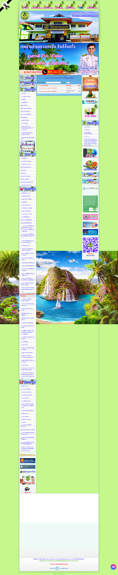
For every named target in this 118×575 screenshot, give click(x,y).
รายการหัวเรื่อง (44, 85)
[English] (24, 86)
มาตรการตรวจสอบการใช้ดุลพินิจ (48, 91)
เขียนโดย (68, 85)
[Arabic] (21, 86)
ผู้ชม (79, 85)
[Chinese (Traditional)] (23, 86)
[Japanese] (31, 86)
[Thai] (20, 86)
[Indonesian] (29, 86)
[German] (28, 86)
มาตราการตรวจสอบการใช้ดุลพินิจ (48, 88)
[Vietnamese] (34, 86)
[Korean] (32, 86)
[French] (26, 86)
